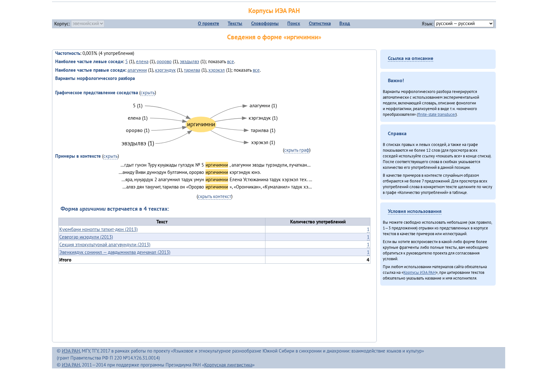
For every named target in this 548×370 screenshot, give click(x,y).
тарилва (192, 70)
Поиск (293, 23)
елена (142, 61)
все (230, 61)
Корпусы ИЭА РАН (274, 10)
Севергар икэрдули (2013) (86, 237)
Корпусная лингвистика (228, 365)
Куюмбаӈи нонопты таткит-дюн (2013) (98, 229)
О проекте (208, 23)
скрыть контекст (214, 196)
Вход (344, 23)
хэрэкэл (216, 70)
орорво (164, 61)
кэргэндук (165, 70)
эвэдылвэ (189, 61)
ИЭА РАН (71, 351)
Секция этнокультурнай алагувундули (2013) (104, 244)
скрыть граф (296, 150)
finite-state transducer (437, 114)
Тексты (235, 23)
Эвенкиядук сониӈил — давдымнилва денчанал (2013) (114, 252)
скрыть (147, 92)
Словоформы (265, 23)
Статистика (320, 23)
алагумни (137, 70)
